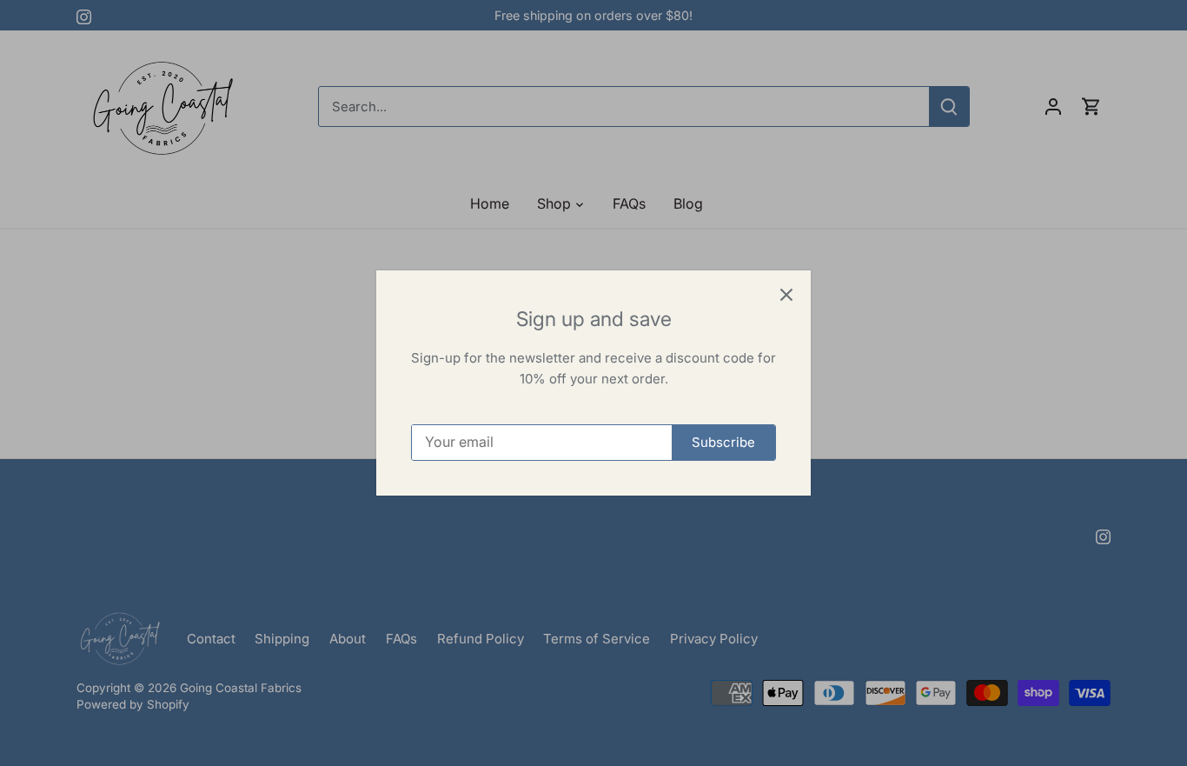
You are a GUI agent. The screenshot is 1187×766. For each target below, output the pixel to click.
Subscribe (723, 442)
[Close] (786, 295)
